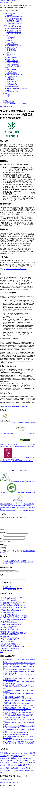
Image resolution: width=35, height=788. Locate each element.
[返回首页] (7, 0)
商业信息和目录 (11, 37)
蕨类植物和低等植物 (12, 86)
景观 (28, 758)
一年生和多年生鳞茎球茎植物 (15, 74)
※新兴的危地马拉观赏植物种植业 (10, 634)
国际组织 (9, 15)
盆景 (5, 765)
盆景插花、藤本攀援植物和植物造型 (17, 88)
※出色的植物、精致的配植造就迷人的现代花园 (13, 616)
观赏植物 (5, 67)
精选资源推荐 (7, 100)
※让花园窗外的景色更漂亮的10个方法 (11, 597)
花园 (9, 768)
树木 (13, 760)
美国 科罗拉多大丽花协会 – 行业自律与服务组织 (17, 704)
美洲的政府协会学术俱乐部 (14, 20)
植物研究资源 (10, 59)
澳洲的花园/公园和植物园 (14, 30)
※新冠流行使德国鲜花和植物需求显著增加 (12, 647)
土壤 (8, 96)
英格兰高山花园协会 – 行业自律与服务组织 (15, 734)
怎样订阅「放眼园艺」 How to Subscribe (14, 103)
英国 (4, 770)
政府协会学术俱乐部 (9, 13)
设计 (23, 770)
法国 (5, 762)
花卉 (2, 768)
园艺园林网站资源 (12, 57)
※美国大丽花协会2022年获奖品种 (10, 604)
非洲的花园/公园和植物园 (14, 33)
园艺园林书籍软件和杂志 (14, 62)
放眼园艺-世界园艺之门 (6, 2)
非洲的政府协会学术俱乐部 (14, 23)
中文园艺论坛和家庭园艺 (14, 64)
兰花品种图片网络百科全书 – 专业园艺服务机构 (17, 712)
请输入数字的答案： (6, 541)
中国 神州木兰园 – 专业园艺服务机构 (13, 697)
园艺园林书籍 (7, 586)
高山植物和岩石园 (12, 85)
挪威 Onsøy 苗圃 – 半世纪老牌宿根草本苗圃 (15, 733)
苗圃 (28, 768)
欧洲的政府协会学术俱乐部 (14, 18)
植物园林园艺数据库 (12, 61)
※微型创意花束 (4, 636)
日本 (22, 758)
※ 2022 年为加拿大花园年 (7, 643)
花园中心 (18, 768)
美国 (24, 764)
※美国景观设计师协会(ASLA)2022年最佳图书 (13, 607)
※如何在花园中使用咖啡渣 (8, 600)
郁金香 (29, 770)
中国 (4, 753)
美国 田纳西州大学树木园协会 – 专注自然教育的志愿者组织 (17, 510)
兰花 (20, 753)
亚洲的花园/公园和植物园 (14, 27)
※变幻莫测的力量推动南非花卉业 (10, 626)
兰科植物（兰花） (12, 73)
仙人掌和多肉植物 (12, 76)
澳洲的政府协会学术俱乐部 (14, 21)
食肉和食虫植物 (11, 83)
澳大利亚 (16, 762)
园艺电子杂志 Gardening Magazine (12, 588)
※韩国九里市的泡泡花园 (7, 609)
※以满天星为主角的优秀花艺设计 (10, 638)
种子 (10, 765)
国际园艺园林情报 (8, 102)
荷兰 (12, 770)
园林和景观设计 (11, 49)
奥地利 (4, 758)
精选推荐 (9, 56)
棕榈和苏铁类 (10, 78)
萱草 (18, 770)
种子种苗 (9, 40)
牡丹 (22, 762)
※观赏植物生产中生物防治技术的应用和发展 (13, 633)
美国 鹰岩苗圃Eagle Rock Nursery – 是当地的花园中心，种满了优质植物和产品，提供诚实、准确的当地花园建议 (19, 743)
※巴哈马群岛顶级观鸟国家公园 (9, 631)
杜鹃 (8, 760)
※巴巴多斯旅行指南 (6, 628)
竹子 (8, 90)
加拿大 (28, 753)
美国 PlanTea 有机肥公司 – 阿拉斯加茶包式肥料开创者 (18, 669)
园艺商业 (5, 35)
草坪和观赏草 (10, 79)
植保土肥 (5, 93)
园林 (10, 756)
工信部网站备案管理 (6, 779)
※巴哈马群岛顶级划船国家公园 (9, 629)
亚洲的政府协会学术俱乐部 (14, 16)
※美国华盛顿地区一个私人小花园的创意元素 (13, 617)
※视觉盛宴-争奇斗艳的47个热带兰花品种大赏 (13, 602)
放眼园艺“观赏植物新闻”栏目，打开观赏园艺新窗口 (18, 562)
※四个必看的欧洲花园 (6, 641)
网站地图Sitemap (8, 563)
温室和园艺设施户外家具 (14, 45)
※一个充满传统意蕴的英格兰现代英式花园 (12, 619)
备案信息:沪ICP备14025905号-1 (9, 782)
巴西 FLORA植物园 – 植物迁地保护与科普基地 (16, 685)
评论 (2, 529)
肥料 (8, 98)
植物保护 (9, 95)
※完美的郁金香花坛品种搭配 (8, 614)
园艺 (18, 756)
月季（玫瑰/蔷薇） (12, 69)
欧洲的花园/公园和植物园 (14, 28)
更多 (1, 652)
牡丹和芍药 (10, 71)
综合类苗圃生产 (11, 42)
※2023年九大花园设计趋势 (8, 621)
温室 (10, 762)
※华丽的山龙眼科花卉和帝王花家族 (10, 624)
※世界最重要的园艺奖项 (7, 612)
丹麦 (10, 753)
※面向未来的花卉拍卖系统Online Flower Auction (14, 645)
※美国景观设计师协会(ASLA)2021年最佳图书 (13, 605)
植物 (18, 760)
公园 (14, 753)
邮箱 (2, 535)
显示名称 (3, 532)
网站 (1, 538)
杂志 (4, 760)
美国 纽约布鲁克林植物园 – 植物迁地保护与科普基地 (18, 739)
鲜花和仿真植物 (11, 50)
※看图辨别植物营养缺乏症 (8, 599)
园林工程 (9, 38)
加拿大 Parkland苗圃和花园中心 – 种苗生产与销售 (17, 698)
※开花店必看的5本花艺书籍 (8, 640)
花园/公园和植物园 (8, 25)
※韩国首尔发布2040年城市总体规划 (10, 611)
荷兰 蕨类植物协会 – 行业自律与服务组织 (15, 710)
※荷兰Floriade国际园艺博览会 (8, 622)
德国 (11, 758)
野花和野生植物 (11, 81)
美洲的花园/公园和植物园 (14, 32)
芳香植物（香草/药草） (13, 91)
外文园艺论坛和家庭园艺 (14, 66)
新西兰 (17, 758)
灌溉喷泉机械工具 (12, 47)
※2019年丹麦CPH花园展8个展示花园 (10, 648)
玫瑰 (31, 762)
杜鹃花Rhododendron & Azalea (11, 589)
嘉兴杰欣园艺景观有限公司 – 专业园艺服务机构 (17, 709)
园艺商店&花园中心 (12, 44)
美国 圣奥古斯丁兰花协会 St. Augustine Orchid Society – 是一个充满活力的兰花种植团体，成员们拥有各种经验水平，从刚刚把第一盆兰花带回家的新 (19, 715)
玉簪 (26, 762)
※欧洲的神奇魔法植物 (6, 650)
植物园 (27, 760)
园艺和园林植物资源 (9, 54)
